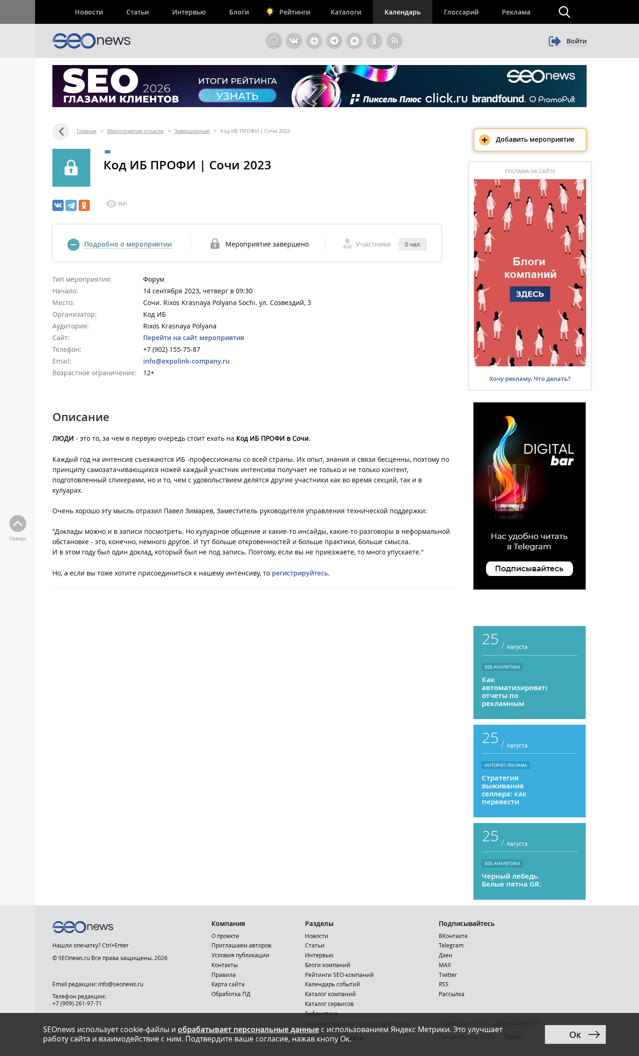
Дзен (445, 955)
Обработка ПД (230, 994)
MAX (445, 965)
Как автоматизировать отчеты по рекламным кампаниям (514, 691)
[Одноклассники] (84, 205)
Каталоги (346, 11)
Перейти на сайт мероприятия (193, 337)
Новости (89, 11)
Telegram (451, 945)
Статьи (137, 11)
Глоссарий (461, 11)
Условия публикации (240, 955)
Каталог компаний (330, 994)
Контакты (224, 965)
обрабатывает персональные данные (248, 1029)
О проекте (225, 935)
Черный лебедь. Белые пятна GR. (511, 880)
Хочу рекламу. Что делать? (530, 378)
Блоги (239, 11)
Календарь (403, 11)
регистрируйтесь (300, 572)
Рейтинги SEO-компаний (339, 974)
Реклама (516, 11)
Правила (223, 974)
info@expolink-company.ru (186, 361)
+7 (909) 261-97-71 (77, 1003)
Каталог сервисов (329, 1003)
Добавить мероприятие (527, 139)
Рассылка (452, 994)
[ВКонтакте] (58, 205)
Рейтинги (294, 11)
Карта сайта (228, 984)
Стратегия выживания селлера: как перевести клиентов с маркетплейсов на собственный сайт (510, 790)
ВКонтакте (453, 935)
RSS (444, 984)
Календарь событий (332, 984)
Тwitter (448, 974)
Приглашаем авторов (241, 945)
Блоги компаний (327, 965)
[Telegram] (71, 205)
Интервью (189, 11)
